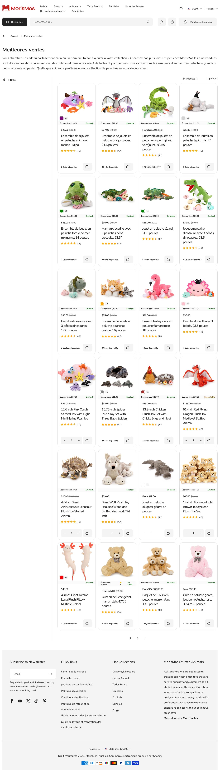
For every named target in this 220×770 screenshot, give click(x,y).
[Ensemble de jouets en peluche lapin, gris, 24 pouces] (198, 120)
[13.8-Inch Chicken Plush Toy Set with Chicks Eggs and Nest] (158, 394)
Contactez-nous (70, 678)
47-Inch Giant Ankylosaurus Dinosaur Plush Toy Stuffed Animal (76, 509)
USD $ (193, 9)
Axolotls (117, 697)
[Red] (61, 577)
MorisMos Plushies (97, 756)
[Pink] (183, 304)
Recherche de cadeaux (51, 11)
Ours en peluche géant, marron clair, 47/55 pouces (117, 601)
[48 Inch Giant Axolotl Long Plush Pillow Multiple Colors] (76, 580)
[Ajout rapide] (87, 167)
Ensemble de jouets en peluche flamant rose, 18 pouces (157, 325)
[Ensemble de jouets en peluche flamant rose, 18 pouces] (158, 306)
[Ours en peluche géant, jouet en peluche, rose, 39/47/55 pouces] (198, 580)
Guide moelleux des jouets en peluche (83, 715)
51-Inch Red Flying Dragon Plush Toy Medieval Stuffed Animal (195, 416)
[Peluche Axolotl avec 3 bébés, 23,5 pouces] (198, 306)
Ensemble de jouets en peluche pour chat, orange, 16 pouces (116, 325)
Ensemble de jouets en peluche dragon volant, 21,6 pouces (116, 140)
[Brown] (143, 392)
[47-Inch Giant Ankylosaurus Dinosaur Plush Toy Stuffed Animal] (76, 487)
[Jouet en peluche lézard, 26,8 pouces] (158, 213)
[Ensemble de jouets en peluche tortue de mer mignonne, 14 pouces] (76, 213)
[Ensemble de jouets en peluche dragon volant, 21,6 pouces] (117, 120)
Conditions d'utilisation (74, 697)
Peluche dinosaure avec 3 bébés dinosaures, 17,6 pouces (76, 325)
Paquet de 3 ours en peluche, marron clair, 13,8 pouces (156, 599)
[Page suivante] (144, 638)
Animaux (73, 6)
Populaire (114, 6)
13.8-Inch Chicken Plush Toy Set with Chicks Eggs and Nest (156, 414)
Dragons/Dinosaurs (123, 671)
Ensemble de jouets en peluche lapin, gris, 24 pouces (198, 140)
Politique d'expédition (73, 691)
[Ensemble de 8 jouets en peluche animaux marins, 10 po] (76, 120)
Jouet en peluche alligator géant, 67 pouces (154, 506)
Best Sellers (17, 22)
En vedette (188, 78)
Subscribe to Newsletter (27, 662)
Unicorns (117, 691)
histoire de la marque (73, 671)
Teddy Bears (93, 6)
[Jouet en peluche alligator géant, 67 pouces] (158, 487)
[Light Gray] (183, 118)
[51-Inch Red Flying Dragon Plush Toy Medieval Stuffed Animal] (198, 394)
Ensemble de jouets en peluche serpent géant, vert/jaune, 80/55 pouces (157, 143)
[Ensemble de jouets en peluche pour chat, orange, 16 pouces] (117, 306)
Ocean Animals (121, 678)
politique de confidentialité (76, 684)
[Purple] (61, 118)
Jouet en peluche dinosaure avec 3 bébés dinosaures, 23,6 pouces (198, 235)
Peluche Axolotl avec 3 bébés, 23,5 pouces (198, 323)
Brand (57, 6)
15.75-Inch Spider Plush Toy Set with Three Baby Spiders (115, 414)
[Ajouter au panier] (87, 440)
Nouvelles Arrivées (134, 6)
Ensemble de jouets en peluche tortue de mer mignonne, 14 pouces (76, 233)
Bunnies (117, 704)
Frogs (115, 710)
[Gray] (102, 392)
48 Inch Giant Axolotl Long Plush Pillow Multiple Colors (74, 599)
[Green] (61, 211)
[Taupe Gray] (143, 485)
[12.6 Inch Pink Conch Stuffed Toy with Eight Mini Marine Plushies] (76, 394)
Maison (44, 6)
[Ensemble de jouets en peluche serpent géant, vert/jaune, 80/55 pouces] (158, 120)
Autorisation (78, 11)
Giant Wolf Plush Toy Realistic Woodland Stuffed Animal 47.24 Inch (116, 509)
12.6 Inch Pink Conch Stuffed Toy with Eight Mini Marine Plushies (75, 414)
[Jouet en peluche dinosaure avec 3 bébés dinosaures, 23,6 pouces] (198, 213)
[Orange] (102, 304)
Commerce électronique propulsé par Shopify (135, 756)
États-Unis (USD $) (118, 748)
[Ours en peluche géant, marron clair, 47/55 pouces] (117, 580)
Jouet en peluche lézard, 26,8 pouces (157, 230)
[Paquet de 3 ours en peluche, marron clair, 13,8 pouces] (158, 580)
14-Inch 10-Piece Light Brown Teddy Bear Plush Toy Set (198, 506)
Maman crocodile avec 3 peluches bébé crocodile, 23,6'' (116, 233)
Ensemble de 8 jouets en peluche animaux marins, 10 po (75, 140)
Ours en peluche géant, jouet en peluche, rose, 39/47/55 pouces (198, 599)
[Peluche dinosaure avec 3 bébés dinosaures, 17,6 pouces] (76, 306)
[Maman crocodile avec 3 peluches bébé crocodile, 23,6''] (117, 213)
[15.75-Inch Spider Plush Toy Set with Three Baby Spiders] (117, 394)
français (211, 8)
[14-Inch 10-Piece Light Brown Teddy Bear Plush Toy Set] (198, 487)
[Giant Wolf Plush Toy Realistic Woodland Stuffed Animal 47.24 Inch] (117, 487)
